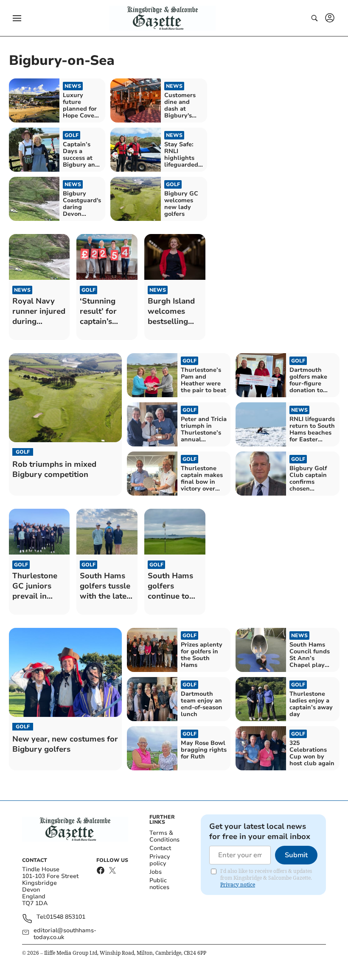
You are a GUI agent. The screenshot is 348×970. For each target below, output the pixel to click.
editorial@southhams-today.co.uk (65, 934)
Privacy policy (159, 860)
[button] (17, 18)
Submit (296, 855)
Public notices (159, 883)
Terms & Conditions (164, 836)
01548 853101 (65, 917)
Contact (160, 848)
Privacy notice (237, 884)
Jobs (155, 872)
